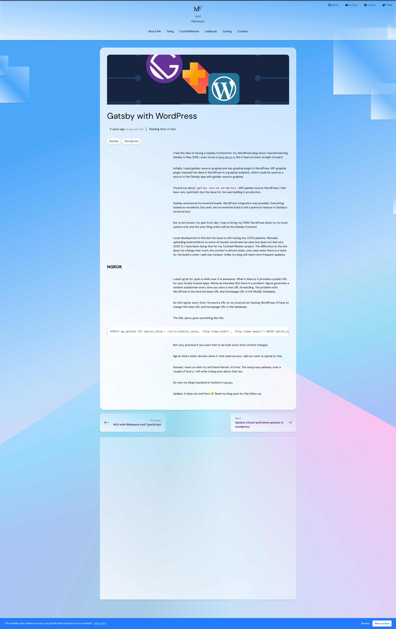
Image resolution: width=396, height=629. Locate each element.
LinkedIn (371, 5)
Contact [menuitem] (242, 31)
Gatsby (113, 141)
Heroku (227, 382)
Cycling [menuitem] (227, 31)
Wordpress (131, 141)
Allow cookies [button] (382, 623)
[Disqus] (198, 479)
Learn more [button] (99, 623)
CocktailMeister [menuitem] (189, 31)
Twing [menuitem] (170, 31)
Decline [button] (365, 623)
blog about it (226, 157)
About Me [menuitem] (154, 31)
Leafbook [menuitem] (211, 31)
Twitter (389, 5)
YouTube (353, 5)
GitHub (335, 5)
